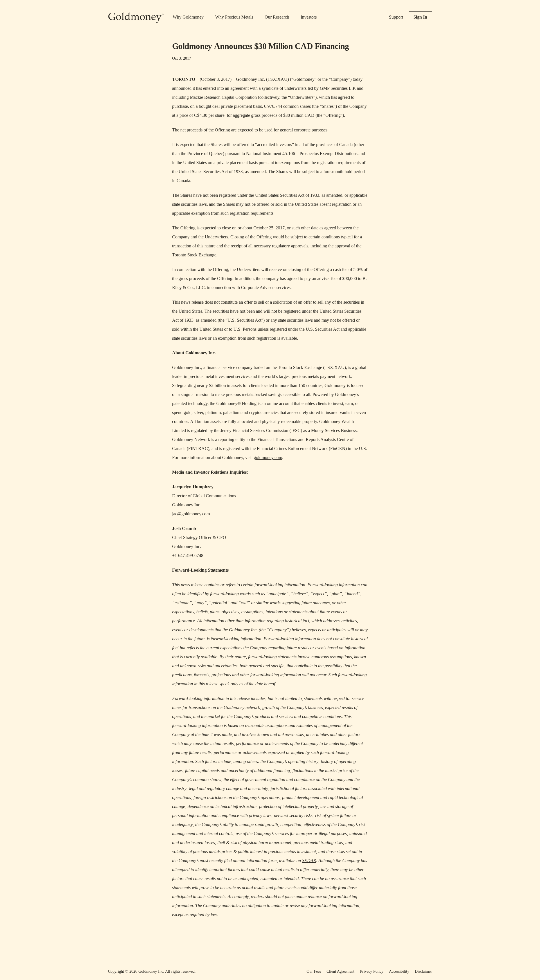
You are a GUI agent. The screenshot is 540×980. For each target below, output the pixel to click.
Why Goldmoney (188, 17)
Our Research (277, 17)
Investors (309, 17)
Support (396, 17)
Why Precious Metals (234, 17)
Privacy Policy (371, 971)
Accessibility (399, 971)
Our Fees (314, 971)
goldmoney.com (268, 457)
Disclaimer (423, 971)
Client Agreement (340, 971)
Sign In (420, 17)
